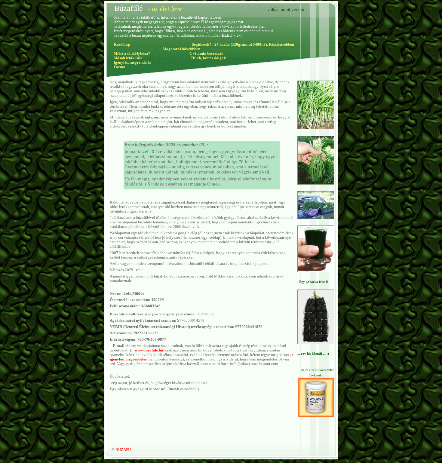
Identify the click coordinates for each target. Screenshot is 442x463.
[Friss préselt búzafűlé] (315, 270)
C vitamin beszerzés (206, 53)
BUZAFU (123, 450)
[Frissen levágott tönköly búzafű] (315, 183)
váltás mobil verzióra (287, 9)
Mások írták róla (128, 58)
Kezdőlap (122, 44)
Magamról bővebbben (181, 49)
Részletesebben (281, 44)
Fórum (119, 67)
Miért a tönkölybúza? (132, 53)
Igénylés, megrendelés (132, 62)
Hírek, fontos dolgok (208, 58)
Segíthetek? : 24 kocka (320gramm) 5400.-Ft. (230, 44)
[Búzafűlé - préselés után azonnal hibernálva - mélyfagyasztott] (315, 343)
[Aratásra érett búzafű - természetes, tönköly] (315, 127)
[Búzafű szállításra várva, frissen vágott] (315, 217)
